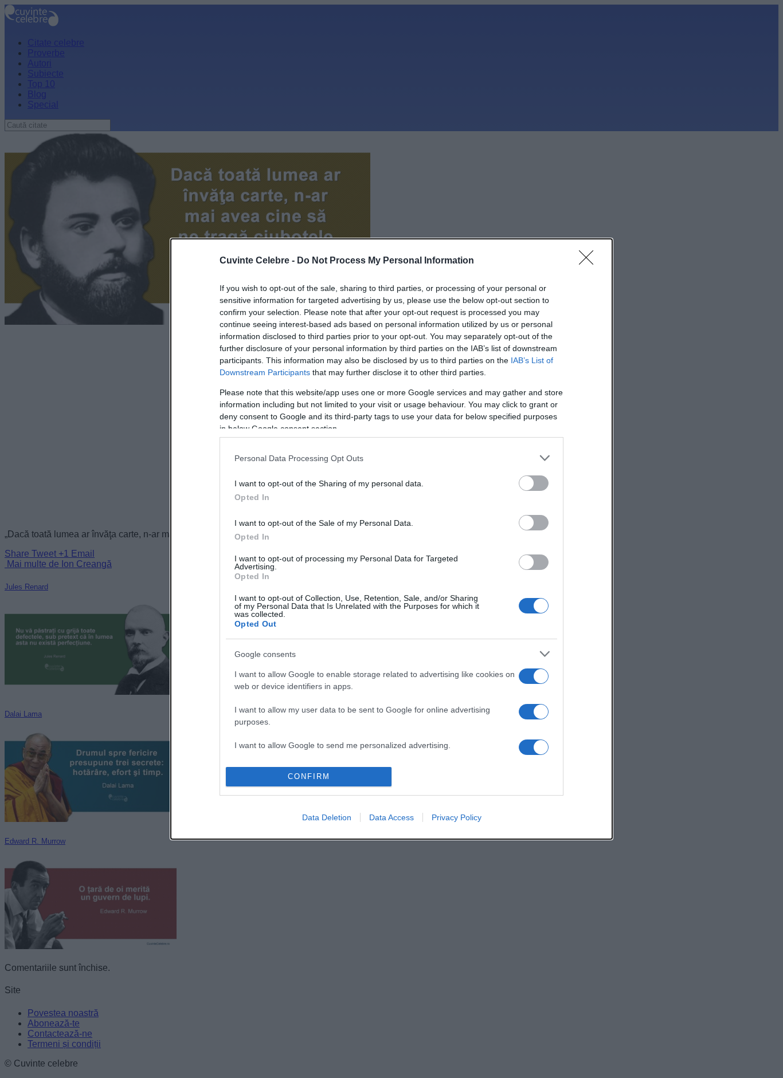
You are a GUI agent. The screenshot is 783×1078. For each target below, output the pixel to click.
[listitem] (391, 458)
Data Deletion (326, 817)
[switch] (534, 483)
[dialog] (391, 539)
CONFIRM (309, 776)
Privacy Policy (456, 817)
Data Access (391, 817)
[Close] (590, 261)
